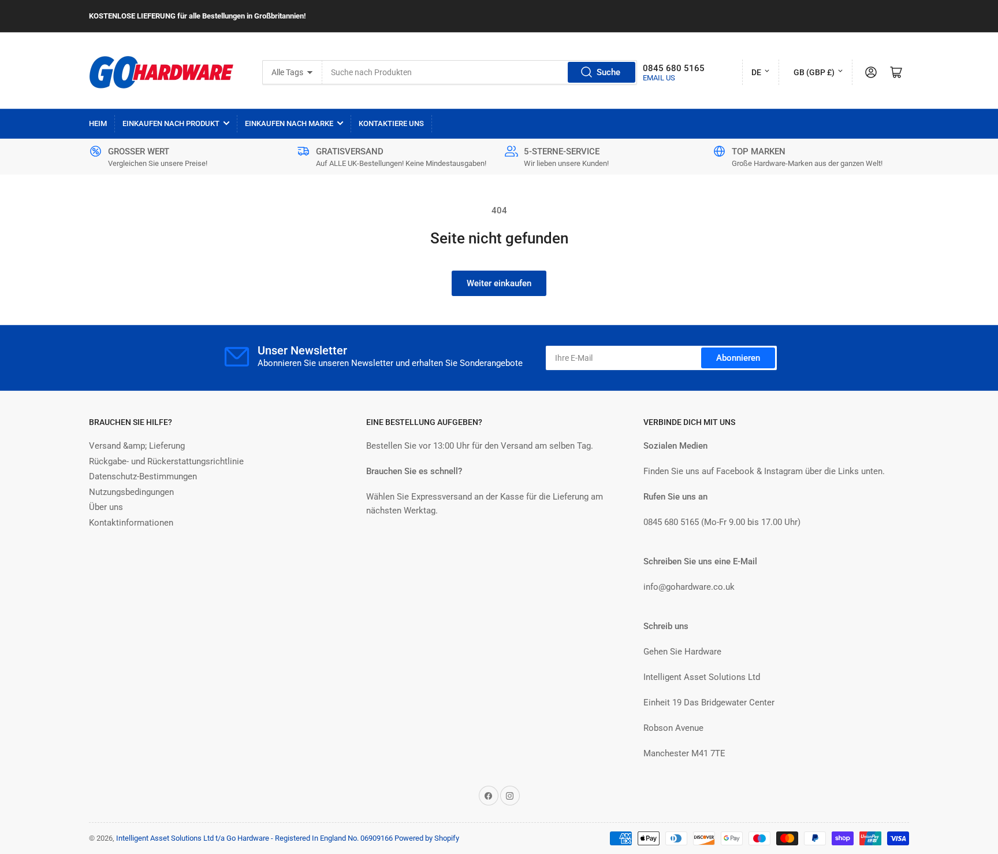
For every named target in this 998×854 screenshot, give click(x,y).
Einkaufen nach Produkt (170, 123)
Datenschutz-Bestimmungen (143, 476)
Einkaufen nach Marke (289, 123)
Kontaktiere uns (391, 123)
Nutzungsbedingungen (131, 492)
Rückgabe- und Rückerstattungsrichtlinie (166, 461)
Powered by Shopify (426, 838)
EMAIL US (659, 77)
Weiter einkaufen (499, 283)
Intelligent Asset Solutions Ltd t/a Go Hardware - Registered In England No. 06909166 (254, 838)
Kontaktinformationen (131, 522)
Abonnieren (738, 358)
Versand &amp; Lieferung (137, 446)
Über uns (106, 507)
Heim (98, 123)
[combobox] (479, 72)
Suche (608, 72)
